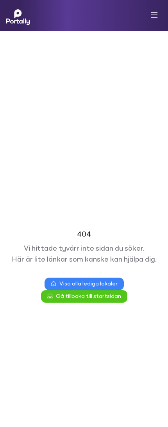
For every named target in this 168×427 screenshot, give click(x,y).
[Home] (18, 15)
